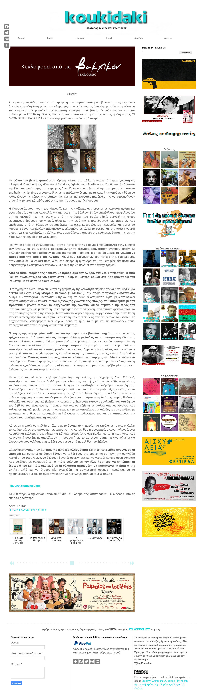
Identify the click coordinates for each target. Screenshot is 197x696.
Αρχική (21, 38)
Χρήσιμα (138, 38)
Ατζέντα (168, 38)
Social (109, 38)
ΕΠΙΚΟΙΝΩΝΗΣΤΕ (140, 629)
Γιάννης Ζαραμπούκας (24, 485)
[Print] (7, 39)
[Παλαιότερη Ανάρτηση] (132, 564)
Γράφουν (80, 38)
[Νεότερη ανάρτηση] (12, 564)
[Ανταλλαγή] (7, 45)
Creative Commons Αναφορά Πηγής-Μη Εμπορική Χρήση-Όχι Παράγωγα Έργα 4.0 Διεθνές (161, 684)
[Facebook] (7, 27)
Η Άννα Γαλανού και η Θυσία (27, 509)
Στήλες (50, 38)
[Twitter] (7, 33)
